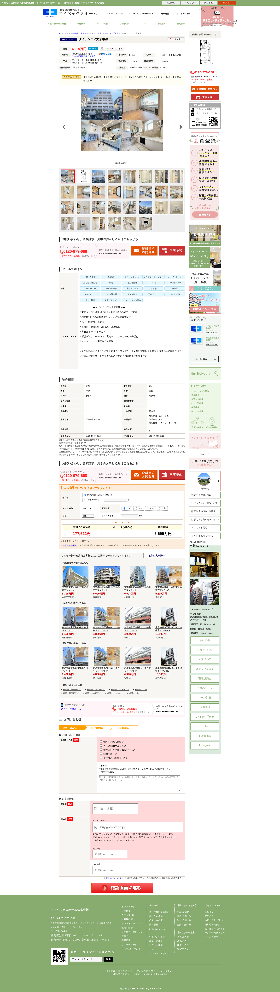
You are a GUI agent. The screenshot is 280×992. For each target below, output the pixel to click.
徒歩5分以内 (183, 912)
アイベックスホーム (71, 709)
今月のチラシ (205, 688)
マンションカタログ (114, 13)
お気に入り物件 (157, 555)
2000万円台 (183, 936)
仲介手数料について (203, 535)
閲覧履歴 (153, 924)
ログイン (227, 3)
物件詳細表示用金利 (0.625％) (100, 495)
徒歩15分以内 (184, 920)
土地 (151, 949)
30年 (140, 508)
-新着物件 (195, 395)
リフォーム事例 (183, 13)
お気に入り (190, 3)
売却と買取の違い (214, 920)
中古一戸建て (156, 945)
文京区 (98, 33)
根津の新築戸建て (71, 693)
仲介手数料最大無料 (57, 24)
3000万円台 (183, 941)
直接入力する (94, 500)
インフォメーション (132, 923)
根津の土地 (134, 693)
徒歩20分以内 (184, 924)
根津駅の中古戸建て (96, 689)
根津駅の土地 (141, 689)
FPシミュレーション (132, 948)
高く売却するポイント (216, 929)
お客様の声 (124, 24)
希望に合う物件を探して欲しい (119, 749)
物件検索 (81, 24)
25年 (152, 508)
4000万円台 (183, 945)
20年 (164, 508)
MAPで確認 (106, 54)
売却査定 (205, 488)
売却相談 (165, 13)
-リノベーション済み (200, 391)
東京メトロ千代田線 (112, 33)
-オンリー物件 (197, 411)
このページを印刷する (206, 109)
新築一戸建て (156, 941)
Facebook (205, 735)
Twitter (205, 726)
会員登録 (181, 24)
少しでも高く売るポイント (207, 519)
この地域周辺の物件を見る (83, 56)
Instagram (204, 745)
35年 (128, 508)
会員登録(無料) (69, 545)
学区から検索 (156, 916)
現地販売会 (204, 678)
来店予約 (122, 971)
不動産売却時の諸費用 (204, 511)
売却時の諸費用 (213, 924)
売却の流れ (210, 916)
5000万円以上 (184, 949)
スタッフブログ (205, 669)
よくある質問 (200, 527)
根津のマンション (115, 693)
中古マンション (87, 33)
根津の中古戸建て (93, 693)
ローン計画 (204, 697)
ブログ (143, 24)
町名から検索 (156, 920)
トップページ (128, 906)
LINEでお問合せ (204, 716)
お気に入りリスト (158, 929)
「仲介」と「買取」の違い (207, 503)
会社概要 (161, 24)
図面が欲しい (110, 754)
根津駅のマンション (120, 689)
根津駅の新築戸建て (72, 689)
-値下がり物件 (197, 399)
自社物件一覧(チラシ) (133, 932)
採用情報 (205, 707)
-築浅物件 (195, 407)
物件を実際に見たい (113, 741)
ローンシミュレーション (142, 13)
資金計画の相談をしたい (115, 758)
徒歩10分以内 (184, 916)
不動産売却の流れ (202, 495)
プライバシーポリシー (115, 878)
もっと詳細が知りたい (114, 745)
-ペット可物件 (197, 403)
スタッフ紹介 (102, 24)
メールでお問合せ (139, 971)
